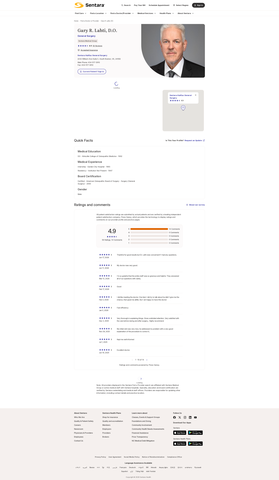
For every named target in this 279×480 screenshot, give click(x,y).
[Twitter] (179, 417)
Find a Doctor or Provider (90, 21)
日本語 (172, 467)
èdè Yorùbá (150, 471)
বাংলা (98, 467)
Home (76, 21)
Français (123, 467)
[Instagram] (185, 417)
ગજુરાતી (140, 467)
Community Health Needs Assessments (148, 429)
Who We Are (79, 417)
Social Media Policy (132, 457)
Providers (106, 433)
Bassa (92, 467)
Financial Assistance (140, 433)
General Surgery (87, 36)
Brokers (105, 437)
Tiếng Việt (140, 471)
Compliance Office (174, 457)
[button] (183, 108)
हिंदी (147, 467)
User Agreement (115, 457)
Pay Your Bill (139, 5)
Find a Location (97, 13)
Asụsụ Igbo (163, 467)
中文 (108, 467)
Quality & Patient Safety (83, 421)
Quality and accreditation (112, 421)
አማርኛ (78, 467)
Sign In (200, 5)
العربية (85, 467)
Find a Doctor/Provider (120, 13)
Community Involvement (142, 425)
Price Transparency (140, 437)
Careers (77, 425)
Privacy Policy (100, 457)
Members (106, 425)
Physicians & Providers (83, 433)
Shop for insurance (110, 417)
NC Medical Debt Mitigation (143, 441)
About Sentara (184, 13)
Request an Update (193, 140)
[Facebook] (174, 417)
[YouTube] (195, 417)
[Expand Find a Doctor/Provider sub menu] (133, 13)
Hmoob (154, 467)
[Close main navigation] (196, 95)
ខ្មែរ (103, 467)
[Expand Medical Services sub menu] (155, 13)
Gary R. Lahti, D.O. (107, 21)
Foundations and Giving (141, 421)
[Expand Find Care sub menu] (85, 13)
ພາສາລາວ (188, 467)
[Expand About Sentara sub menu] (193, 13)
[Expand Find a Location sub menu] (106, 13)
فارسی (114, 467)
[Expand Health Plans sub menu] (173, 13)
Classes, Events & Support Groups (146, 417)
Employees (78, 437)
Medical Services (145, 13)
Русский (198, 467)
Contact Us (78, 441)
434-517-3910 (94, 62)
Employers (106, 429)
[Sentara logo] (89, 5)
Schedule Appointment (159, 5)
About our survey (197, 205)
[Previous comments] (132, 359)
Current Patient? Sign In (93, 71)
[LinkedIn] (190, 417)
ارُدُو (131, 471)
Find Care (79, 13)
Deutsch (132, 467)
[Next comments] (147, 359)
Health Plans (165, 13)
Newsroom (78, 429)
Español (124, 471)
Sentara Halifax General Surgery (92, 55)
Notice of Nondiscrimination (153, 457)
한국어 (180, 467)
